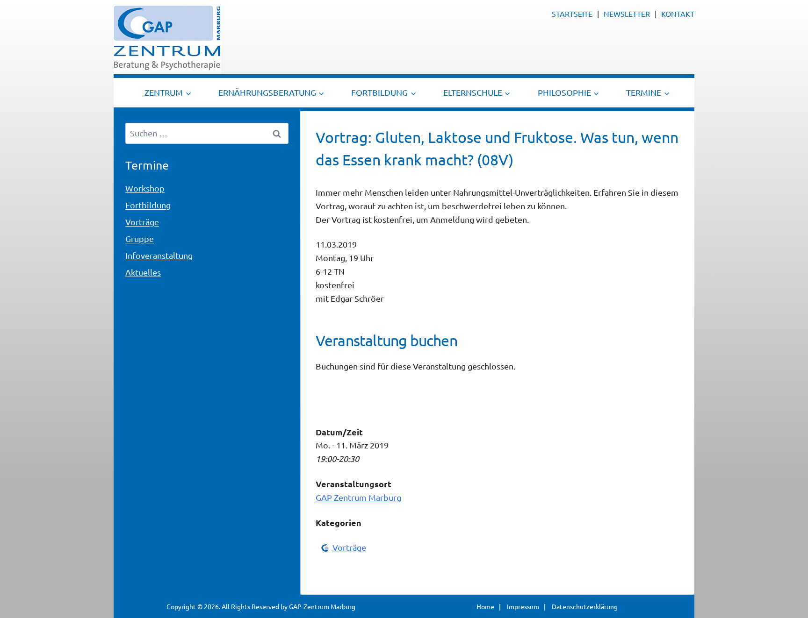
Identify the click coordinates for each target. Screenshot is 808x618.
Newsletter (627, 13)
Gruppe (139, 238)
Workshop (145, 188)
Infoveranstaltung (159, 255)
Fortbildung (148, 205)
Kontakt (677, 13)
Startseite (572, 13)
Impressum (523, 606)
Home (485, 606)
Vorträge (349, 547)
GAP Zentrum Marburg (358, 497)
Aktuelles (143, 272)
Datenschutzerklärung (585, 606)
